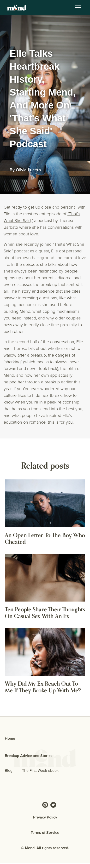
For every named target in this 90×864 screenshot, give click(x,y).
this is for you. (61, 422)
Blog (8, 770)
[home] (15, 8)
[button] (78, 7)
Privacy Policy (45, 817)
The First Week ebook (40, 770)
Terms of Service (45, 832)
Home (10, 738)
